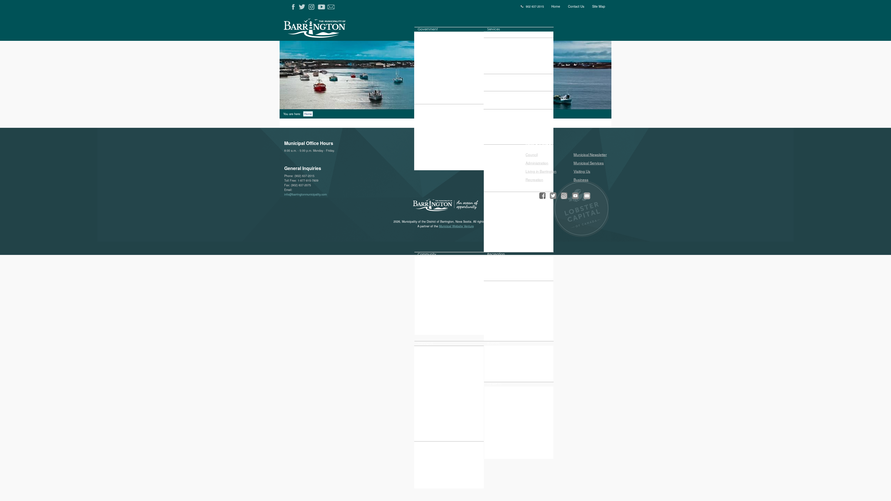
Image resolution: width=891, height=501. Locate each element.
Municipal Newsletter (590, 154)
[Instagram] (312, 7)
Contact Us (576, 6)
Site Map (598, 6)
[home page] (335, 30)
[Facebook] (293, 7)
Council (532, 154)
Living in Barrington (541, 171)
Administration (537, 163)
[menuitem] (428, 29)
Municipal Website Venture (456, 226)
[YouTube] (322, 7)
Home (555, 6)
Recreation (534, 179)
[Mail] (331, 7)
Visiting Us (582, 171)
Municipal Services (589, 163)
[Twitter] (303, 7)
